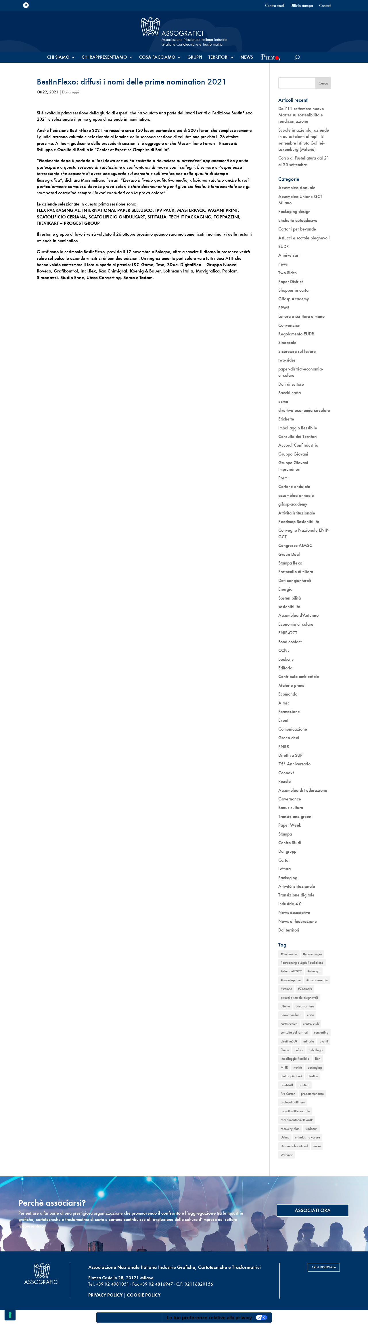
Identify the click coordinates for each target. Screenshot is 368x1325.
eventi (324, 1041)
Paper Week (289, 825)
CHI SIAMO (58, 57)
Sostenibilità (289, 598)
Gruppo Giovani (293, 454)
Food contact (290, 642)
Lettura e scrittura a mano (301, 316)
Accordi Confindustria (298, 445)
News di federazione (297, 921)
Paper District (290, 282)
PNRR (283, 747)
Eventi (284, 720)
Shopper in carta (293, 290)
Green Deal (289, 554)
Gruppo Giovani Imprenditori (293, 466)
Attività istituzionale (296, 513)
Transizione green (294, 816)
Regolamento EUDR (296, 334)
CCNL (283, 650)
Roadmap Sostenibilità (298, 522)
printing (304, 1085)
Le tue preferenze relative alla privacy (209, 1317)
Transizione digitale (296, 895)
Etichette (286, 419)
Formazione (289, 711)
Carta (283, 860)
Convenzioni (290, 325)
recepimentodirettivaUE (297, 1119)
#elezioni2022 (291, 971)
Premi (283, 478)
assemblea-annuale (296, 495)
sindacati (311, 1128)
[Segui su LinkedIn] (26, 5)
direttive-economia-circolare (304, 410)
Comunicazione (292, 729)
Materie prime (291, 685)
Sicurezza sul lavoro (297, 351)
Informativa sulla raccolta (129, 1317)
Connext (286, 773)
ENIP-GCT (287, 633)
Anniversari (289, 255)
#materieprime (291, 980)
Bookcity (286, 659)
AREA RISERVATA (323, 1267)
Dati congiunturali (294, 580)
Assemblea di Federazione (302, 790)
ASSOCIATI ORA (313, 1210)
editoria (308, 1041)
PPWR (284, 308)
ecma (283, 401)
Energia (285, 589)
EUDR (283, 246)
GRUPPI (194, 57)
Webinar (287, 1155)
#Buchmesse (289, 954)
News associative (294, 912)
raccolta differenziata (295, 1111)
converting (321, 1032)
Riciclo (284, 781)
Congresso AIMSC (295, 545)
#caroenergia (312, 954)
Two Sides (287, 273)
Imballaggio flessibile (297, 428)
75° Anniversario (294, 764)
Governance (289, 799)
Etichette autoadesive (297, 220)
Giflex (298, 1050)
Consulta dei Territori (297, 436)
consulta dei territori (294, 1032)
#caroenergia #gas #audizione (302, 962)
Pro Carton (288, 1093)
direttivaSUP (289, 1041)
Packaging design (294, 211)
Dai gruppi (70, 92)
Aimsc (284, 703)
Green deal (288, 738)
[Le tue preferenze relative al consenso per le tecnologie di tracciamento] (10, 1314)
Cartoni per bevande (297, 229)
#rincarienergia (317, 980)
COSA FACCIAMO (157, 57)
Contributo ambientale (298, 676)
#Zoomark (305, 988)
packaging (315, 1067)
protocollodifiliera (293, 1102)
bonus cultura (305, 1006)
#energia (314, 971)
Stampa (285, 834)
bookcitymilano (291, 1015)
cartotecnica (289, 1023)
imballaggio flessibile (295, 1058)
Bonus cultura (290, 807)
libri (318, 1058)
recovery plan (290, 1128)
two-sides (287, 360)
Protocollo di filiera (295, 572)
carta (310, 1015)
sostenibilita (289, 607)
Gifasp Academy (293, 299)
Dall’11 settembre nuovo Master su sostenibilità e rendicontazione (301, 114)
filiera (285, 1050)
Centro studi (274, 5)
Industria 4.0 (290, 904)
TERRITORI (218, 57)
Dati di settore (291, 384)
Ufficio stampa (301, 5)
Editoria (285, 668)
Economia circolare (295, 624)
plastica (313, 1076)
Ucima (285, 1137)
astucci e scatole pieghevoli (299, 997)
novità (298, 1067)
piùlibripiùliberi (291, 1076)
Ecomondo (287, 694)
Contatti (325, 5)
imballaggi (316, 1050)
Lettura (284, 869)
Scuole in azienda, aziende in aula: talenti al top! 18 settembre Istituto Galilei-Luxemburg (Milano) (303, 139)
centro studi (311, 1023)
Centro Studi (289, 843)
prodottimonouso (312, 1093)
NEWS (247, 57)
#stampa (286, 988)
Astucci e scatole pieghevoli (304, 238)
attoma (285, 1006)
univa (317, 1146)
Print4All (287, 1085)
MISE (284, 1067)
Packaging (287, 878)
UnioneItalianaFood (294, 1146)
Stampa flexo (290, 563)
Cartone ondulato (294, 486)
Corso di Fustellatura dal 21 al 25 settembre (303, 161)
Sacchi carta (289, 393)
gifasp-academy (292, 504)
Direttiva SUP (290, 755)
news (283, 264)
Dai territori (288, 930)
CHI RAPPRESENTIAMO (104, 57)
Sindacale (287, 342)
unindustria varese (307, 1137)
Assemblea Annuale (296, 188)
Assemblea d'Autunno (298, 615)
